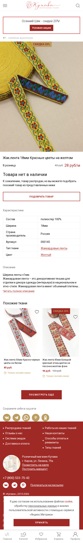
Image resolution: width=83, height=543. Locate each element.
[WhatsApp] (26, 417)
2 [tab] (43, 147)
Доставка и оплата (17, 443)
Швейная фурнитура (20, 37)
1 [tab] (40, 147)
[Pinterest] (36, 417)
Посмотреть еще (41, 394)
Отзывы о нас (13, 433)
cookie (68, 501)
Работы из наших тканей (60, 428)
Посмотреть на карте (35, 464)
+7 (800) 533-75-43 (16, 478)
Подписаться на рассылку (47, 485)
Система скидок (15, 438)
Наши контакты (54, 433)
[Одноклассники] (45, 417)
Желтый (46, 254)
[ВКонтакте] (7, 417)
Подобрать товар (41, 196)
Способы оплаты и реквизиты (56, 440)
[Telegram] (16, 417)
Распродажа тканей (18, 428)
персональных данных (42, 505)
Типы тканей (53, 447)
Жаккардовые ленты (54, 248)
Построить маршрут (35, 469)
